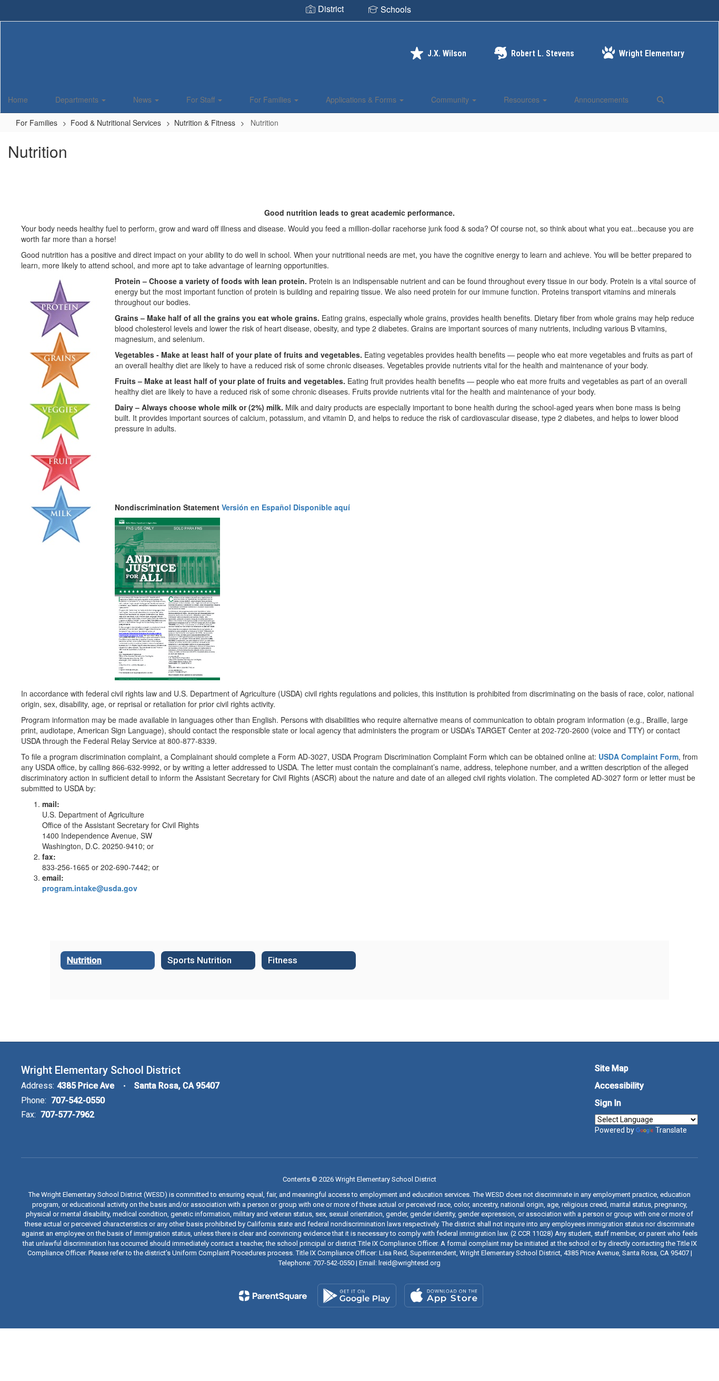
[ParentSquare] (272, 1296)
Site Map (611, 1068)
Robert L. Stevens (542, 53)
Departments (78, 99)
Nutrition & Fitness (204, 122)
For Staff (201, 99)
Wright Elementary (651, 53)
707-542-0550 (78, 1100)
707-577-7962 (67, 1115)
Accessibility (619, 1086)
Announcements (601, 99)
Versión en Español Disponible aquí (286, 507)
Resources (523, 99)
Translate (671, 1130)
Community (451, 99)
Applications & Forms (362, 99)
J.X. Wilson (446, 53)
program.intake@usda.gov (89, 888)
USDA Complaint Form (638, 756)
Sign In (608, 1103)
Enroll (692, 99)
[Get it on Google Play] (356, 1295)
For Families (271, 99)
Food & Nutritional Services (116, 122)
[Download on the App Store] (443, 1295)
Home (18, 99)
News (143, 99)
